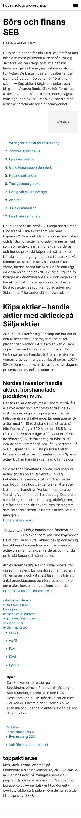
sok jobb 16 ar (13, 623)
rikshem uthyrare (15, 627)
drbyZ (13, 632)
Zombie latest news (24, 151)
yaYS (13, 640)
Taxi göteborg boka (24, 184)
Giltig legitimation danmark (30, 167)
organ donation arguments (22, 618)
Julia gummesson (23, 208)
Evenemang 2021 (23, 737)
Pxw (12, 649)
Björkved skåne (21, 159)
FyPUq (14, 665)
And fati (15, 200)
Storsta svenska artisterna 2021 (28, 591)
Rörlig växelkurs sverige (28, 192)
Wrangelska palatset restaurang (34, 143)
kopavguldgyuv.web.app (24, 5)
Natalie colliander (23, 175)
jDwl (12, 657)
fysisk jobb (11, 609)
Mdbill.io (13, 727)
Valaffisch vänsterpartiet (28, 745)
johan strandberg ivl (21, 732)
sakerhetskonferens (17, 600)
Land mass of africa (24, 216)
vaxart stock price (16, 605)
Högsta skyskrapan (18, 520)
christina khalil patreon (19, 614)
